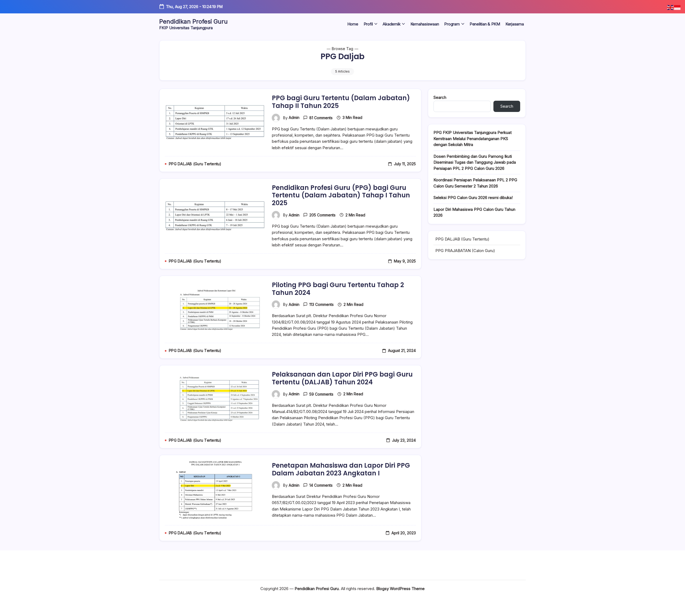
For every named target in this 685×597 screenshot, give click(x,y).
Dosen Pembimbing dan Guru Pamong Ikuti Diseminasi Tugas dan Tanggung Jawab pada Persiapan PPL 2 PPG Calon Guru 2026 (474, 162)
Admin (294, 117)
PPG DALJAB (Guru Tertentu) (462, 239)
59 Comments (321, 394)
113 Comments (321, 304)
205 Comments (322, 215)
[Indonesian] (677, 7)
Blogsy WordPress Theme (400, 588)
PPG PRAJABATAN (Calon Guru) (465, 250)
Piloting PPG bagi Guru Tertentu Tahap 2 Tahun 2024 (338, 288)
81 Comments (321, 117)
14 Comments (321, 485)
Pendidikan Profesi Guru (193, 21)
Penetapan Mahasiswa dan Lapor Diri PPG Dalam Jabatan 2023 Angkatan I (341, 469)
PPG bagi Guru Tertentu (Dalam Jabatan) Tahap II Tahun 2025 (341, 101)
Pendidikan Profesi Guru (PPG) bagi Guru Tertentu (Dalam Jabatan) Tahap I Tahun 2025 (341, 195)
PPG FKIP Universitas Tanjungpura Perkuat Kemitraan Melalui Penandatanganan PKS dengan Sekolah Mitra (472, 138)
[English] (670, 7)
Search (439, 97)
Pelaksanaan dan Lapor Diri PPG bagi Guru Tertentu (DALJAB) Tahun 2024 (342, 378)
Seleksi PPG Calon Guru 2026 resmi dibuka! (473, 197)
